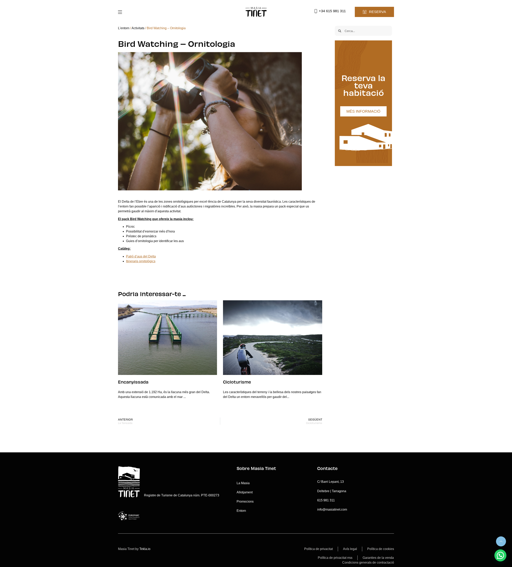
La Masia (243, 483)
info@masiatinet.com (332, 509)
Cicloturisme (237, 381)
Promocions (245, 501)
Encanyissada (133, 381)
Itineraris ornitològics (140, 261)
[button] (500, 555)
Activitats (138, 28)
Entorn (241, 510)
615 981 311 (326, 500)
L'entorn (123, 28)
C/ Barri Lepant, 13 (330, 481)
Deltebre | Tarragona (331, 491)
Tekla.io (144, 549)
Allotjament (245, 492)
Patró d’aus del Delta (141, 256)
